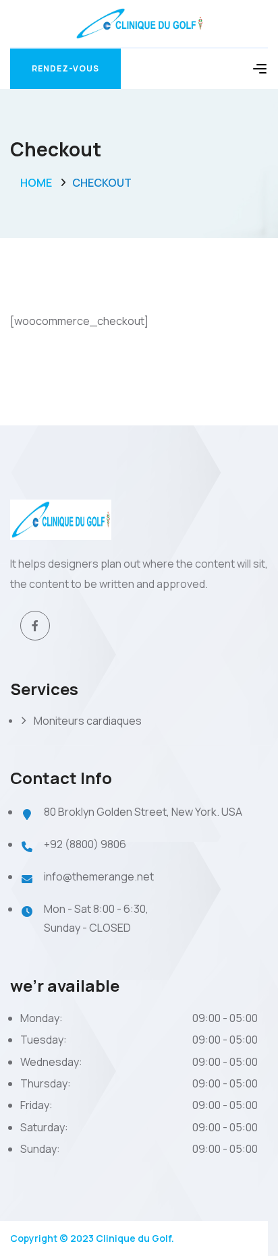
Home (36, 182)
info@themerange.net (99, 876)
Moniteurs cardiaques (88, 720)
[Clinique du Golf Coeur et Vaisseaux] (139, 22)
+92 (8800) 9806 (85, 844)
